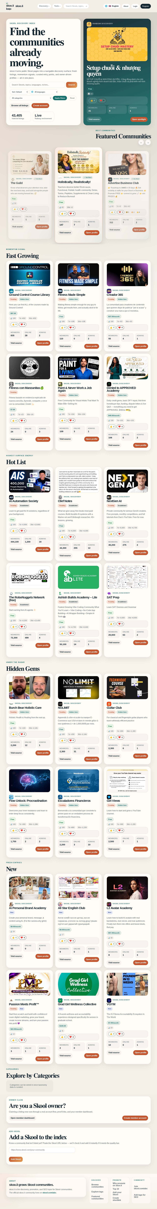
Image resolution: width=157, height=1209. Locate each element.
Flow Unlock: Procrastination (28, 800)
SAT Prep (113, 597)
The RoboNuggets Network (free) (26, 599)
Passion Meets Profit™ (24, 1004)
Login (135, 6)
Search (71, 85)
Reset (72, 98)
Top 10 (116, 1189)
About (126, 6)
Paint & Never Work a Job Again (75, 389)
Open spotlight (139, 119)
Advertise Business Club (123, 182)
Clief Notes (65, 501)
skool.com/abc (49, 1193)
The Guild (17, 182)
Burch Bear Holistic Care (25, 707)
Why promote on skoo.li (119, 1184)
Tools (56, 6)
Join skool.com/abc (141, 1187)
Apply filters (60, 98)
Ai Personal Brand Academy (27, 908)
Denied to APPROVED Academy (121, 389)
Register (145, 6)
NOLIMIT (63, 707)
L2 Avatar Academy (119, 908)
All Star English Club (71, 908)
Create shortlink (117, 1199)
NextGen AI (114, 501)
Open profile (42, 227)
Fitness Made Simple (71, 294)
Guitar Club (114, 707)
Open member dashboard (22, 1118)
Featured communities (98, 1197)
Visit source (94, 119)
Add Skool (16, 1159)
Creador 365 (115, 294)
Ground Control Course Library (29, 294)
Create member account (135, 1118)
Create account (40, 105)
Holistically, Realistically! (74, 182)
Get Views (113, 800)
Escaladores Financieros (74, 800)
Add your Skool (117, 1193)
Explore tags (97, 1192)
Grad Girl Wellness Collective (77, 1004)
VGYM (111, 1004)
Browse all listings (19, 105)
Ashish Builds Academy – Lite (77, 597)
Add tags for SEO (139, 1196)
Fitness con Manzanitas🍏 (26, 388)
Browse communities (98, 1186)
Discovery (43, 6)
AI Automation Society (23, 501)
